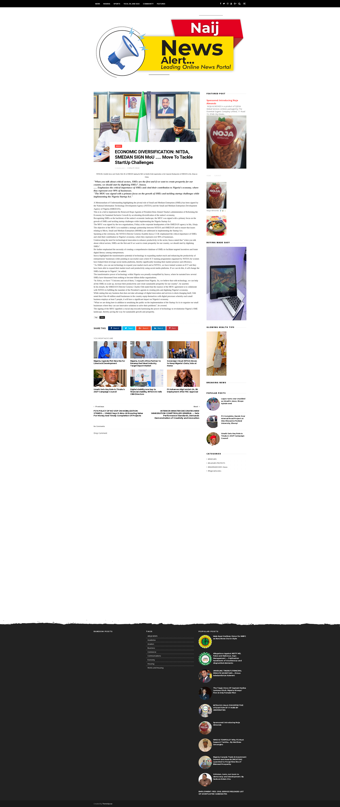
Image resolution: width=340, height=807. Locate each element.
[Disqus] (147, 509)
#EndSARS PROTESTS (216, 463)
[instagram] (227, 3)
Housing (151, 664)
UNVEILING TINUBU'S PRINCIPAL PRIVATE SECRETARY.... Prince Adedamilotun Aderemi (227, 673)
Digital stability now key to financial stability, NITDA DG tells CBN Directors (146, 391)
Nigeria (106, 4)
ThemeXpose (107, 804)
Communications (154, 656)
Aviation (151, 644)
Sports (117, 4)
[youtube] (231, 3)
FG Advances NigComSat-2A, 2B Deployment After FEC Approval (182, 390)
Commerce (152, 652)
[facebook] (220, 3)
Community (148, 4)
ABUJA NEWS (153, 636)
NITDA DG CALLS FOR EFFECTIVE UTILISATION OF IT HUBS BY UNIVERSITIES (228, 707)
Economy (151, 660)
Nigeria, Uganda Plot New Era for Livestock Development (109, 362)
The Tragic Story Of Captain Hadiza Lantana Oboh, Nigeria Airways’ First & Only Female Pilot (229, 690)
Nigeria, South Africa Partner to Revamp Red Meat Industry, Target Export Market (145, 363)
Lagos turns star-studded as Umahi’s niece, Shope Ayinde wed (233, 401)
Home (209, 176)
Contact (217, 176)
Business (151, 648)
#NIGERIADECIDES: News (218, 467)
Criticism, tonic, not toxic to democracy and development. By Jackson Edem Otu (228, 776)
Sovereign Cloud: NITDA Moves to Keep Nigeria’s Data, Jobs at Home (182, 363)
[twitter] (224, 3)
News (97, 4)
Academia (152, 640)
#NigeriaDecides (214, 471)
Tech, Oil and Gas (132, 4)
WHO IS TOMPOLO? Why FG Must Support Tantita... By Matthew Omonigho (228, 742)
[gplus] (235, 3)
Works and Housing (155, 668)
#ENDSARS (212, 459)
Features (161, 4)
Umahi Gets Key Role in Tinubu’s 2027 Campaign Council (109, 390)
